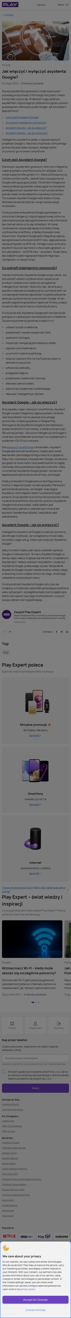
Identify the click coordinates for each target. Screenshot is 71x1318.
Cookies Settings (35, 1309)
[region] (35, 1279)
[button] (6, 1248)
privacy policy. (28, 1289)
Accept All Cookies (35, 1299)
